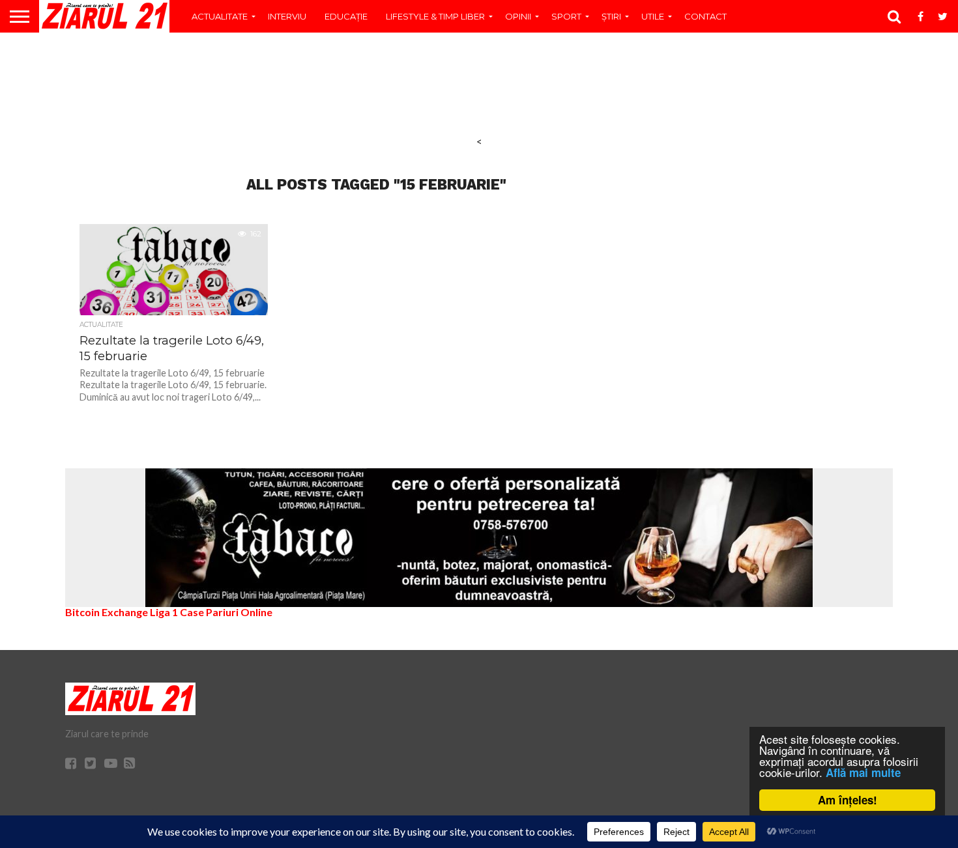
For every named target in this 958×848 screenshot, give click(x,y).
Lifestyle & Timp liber (435, 16)
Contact (705, 16)
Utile (652, 16)
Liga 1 (164, 612)
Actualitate (220, 16)
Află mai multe (863, 772)
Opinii (518, 16)
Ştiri (611, 16)
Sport (566, 16)
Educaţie (346, 16)
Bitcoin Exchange (106, 612)
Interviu (287, 16)
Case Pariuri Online (226, 612)
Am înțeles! (847, 800)
